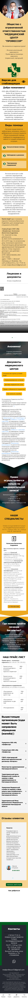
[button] (2, 306)
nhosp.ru (21, 649)
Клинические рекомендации (10, 444)
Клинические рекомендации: (10, 452)
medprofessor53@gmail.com (13, 970)
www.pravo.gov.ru (8, 418)
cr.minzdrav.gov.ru (20, 418)
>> (14, 406)
